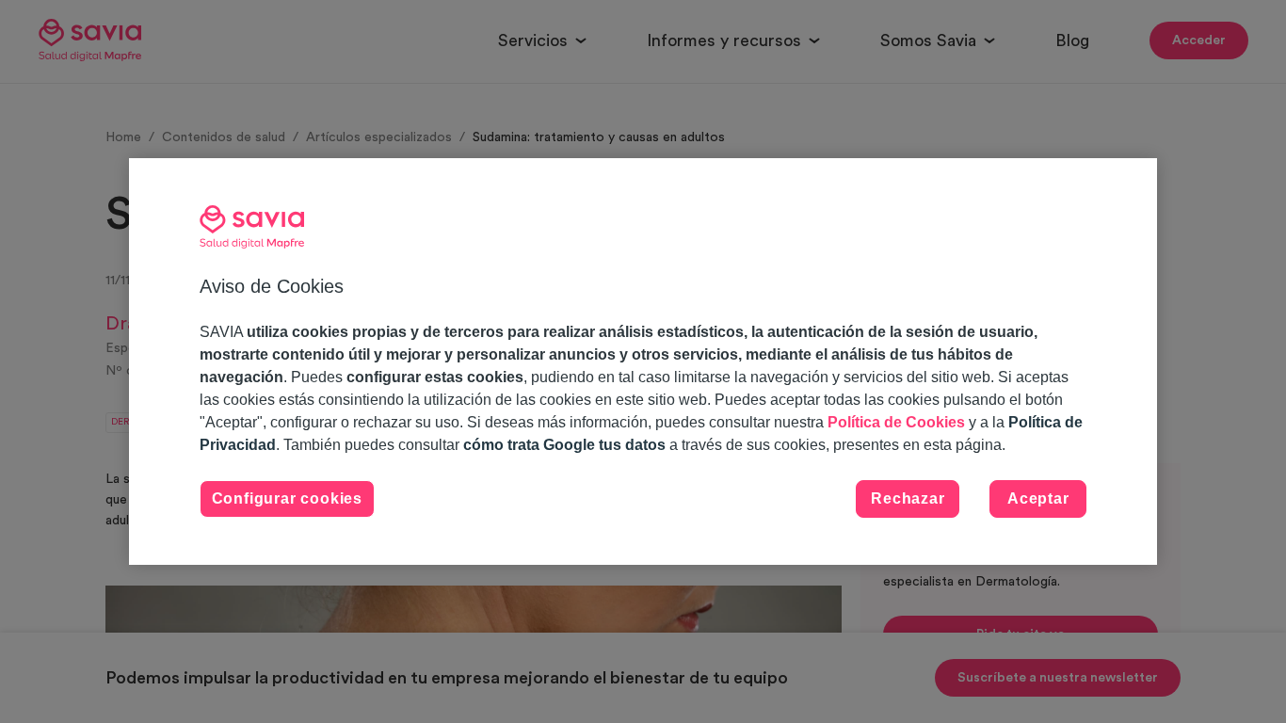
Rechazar (907, 498)
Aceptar (1038, 498)
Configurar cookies (287, 498)
